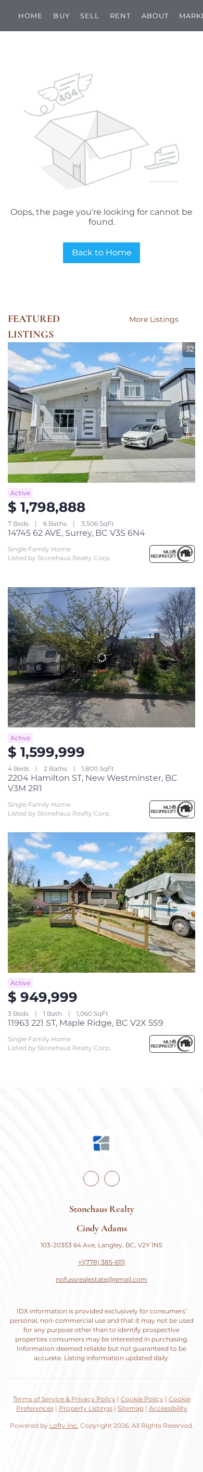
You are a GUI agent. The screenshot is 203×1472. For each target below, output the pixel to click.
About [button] (155, 15)
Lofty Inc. (64, 1425)
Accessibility (168, 1408)
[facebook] (91, 1178)
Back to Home (102, 252)
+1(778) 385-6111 (101, 1262)
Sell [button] (89, 15)
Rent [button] (120, 15)
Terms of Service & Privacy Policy (64, 1399)
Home (30, 15)
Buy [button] (61, 15)
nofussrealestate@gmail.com (101, 1279)
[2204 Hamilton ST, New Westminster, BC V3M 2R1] (101, 657)
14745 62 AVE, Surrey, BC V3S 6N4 (76, 533)
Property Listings (85, 1408)
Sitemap (131, 1408)
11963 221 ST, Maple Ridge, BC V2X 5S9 (85, 1023)
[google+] (112, 1178)
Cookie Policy (142, 1399)
